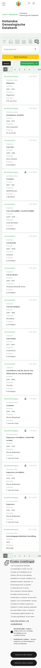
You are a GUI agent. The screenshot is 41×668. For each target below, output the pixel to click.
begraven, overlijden (15, 472)
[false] (17, 42)
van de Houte (12, 275)
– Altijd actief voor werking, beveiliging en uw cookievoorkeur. (23, 632)
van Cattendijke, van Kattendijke (20, 211)
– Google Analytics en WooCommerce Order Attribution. (25, 641)
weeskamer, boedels (15, 115)
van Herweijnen (13, 306)
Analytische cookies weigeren (23, 654)
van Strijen (11, 338)
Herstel (6, 63)
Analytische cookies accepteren (24, 663)
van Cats (10, 147)
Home (4, 14)
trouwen (10, 179)
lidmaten (10, 83)
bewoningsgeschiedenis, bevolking (21, 536)
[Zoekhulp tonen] (35, 49)
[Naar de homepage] (18, 3)
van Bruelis (11, 243)
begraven (10, 504)
